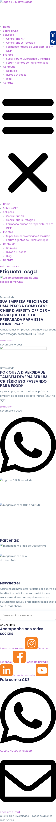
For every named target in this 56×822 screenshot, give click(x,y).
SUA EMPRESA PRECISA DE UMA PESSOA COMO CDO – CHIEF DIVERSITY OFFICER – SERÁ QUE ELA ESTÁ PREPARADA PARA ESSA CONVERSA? (25, 313)
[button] (28, 144)
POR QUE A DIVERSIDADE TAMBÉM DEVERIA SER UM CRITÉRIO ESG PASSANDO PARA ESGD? (23, 379)
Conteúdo (9, 67)
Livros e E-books (16, 75)
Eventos (8, 55)
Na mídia (11, 71)
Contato (8, 82)
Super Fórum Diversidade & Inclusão (28, 59)
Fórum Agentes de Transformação (27, 63)
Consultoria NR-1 (16, 39)
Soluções (8, 35)
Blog (9, 79)
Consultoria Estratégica (20, 43)
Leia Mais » (6, 340)
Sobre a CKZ (10, 31)
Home (6, 27)
